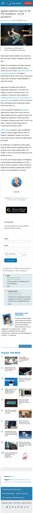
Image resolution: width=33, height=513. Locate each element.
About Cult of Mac (22, 493)
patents (6, 482)
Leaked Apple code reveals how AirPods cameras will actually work (11, 433)
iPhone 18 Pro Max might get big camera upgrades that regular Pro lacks (25, 444)
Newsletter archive (25, 346)
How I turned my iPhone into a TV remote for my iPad (24, 422)
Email (6, 245)
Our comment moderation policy (13, 497)
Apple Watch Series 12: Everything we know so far (10, 369)
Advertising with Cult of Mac (11, 489)
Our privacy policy (8, 493)
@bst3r (23, 199)
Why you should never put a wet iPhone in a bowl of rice (24, 402)
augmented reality (19, 479)
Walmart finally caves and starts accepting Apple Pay (25, 380)
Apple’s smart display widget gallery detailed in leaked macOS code (11, 391)
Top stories (19, 482)
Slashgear (25, 110)
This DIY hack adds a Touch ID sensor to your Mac (11, 412)
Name (6, 239)
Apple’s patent (5, 130)
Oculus (27, 479)
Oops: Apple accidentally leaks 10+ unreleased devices (24, 359)
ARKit (11, 479)
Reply (8, 286)
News (29, 24)
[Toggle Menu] (3, 3)
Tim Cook (12, 482)
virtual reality (27, 482)
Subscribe (28, 3)
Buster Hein (6, 20)
